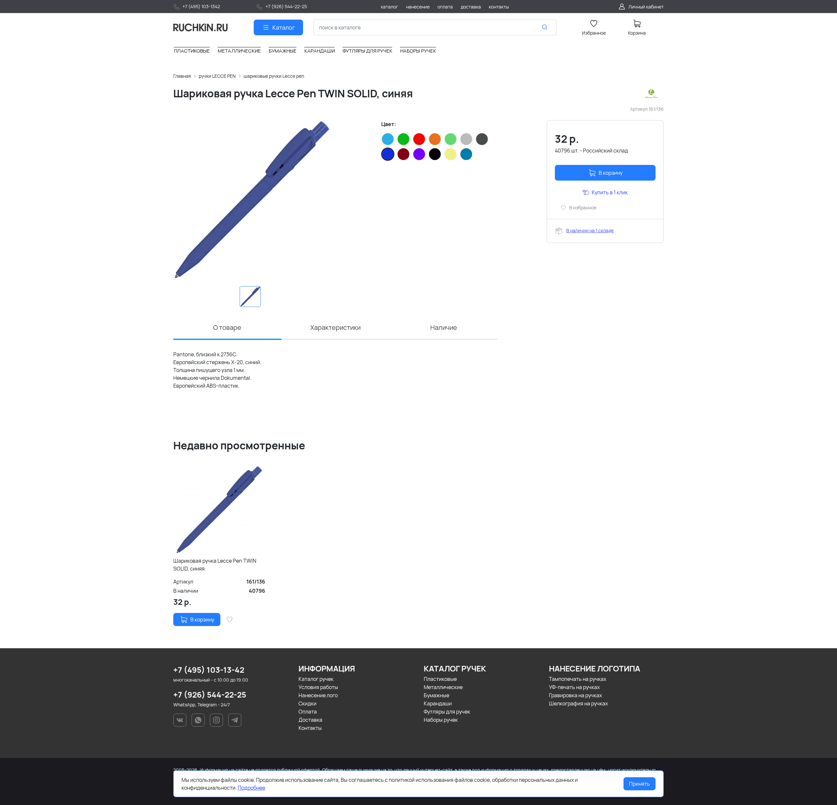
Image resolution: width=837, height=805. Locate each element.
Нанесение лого (318, 695)
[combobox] (435, 27)
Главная (182, 76)
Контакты (310, 728)
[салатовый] (450, 139)
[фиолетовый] (419, 154)
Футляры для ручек (447, 711)
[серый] (481, 139)
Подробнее (251, 787)
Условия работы (318, 687)
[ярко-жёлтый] (450, 154)
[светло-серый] (466, 139)
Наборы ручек (441, 719)
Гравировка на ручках (575, 695)
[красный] (419, 139)
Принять (639, 783)
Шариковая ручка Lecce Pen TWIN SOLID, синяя (214, 564)
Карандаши (438, 703)
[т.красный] (403, 154)
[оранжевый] (434, 139)
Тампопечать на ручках (577, 679)
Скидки (307, 703)
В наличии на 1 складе (590, 230)
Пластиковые (440, 679)
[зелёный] (403, 139)
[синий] (387, 154)
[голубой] (387, 139)
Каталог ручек (316, 679)
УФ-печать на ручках (574, 687)
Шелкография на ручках (578, 703)
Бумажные (436, 695)
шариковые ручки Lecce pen (274, 76)
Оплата (308, 711)
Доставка (310, 719)
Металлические (443, 687)
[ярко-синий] (466, 154)
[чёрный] (434, 154)
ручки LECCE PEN (217, 76)
